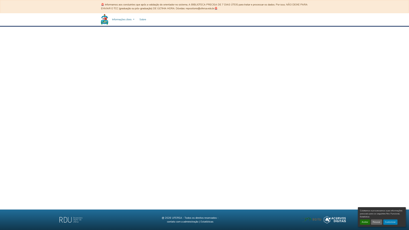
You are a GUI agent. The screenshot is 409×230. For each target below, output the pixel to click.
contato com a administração (182, 221)
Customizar (390, 222)
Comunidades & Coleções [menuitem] (125, 19)
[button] (104, 19)
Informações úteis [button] (173, 19)
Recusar (376, 222)
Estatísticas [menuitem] (152, 19)
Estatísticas (207, 221)
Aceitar (365, 222)
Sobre (194, 19)
